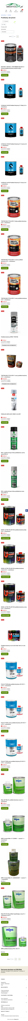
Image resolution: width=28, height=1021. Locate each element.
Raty (2, 985)
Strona (10, 36)
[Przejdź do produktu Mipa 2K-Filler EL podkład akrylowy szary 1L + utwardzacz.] (14, 786)
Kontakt (2, 1014)
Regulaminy (3, 982)
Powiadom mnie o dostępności (9, 345)
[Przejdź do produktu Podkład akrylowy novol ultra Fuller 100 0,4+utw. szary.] (14, 631)
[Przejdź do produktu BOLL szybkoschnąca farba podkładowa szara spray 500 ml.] (14, 477)
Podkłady (9, 15)
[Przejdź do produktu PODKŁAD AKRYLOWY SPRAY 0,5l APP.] (14, 400)
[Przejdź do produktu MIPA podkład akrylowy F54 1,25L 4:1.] (14, 936)
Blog (2, 1006)
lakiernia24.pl (3, 15)
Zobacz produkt (5, 538)
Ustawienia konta (4, 991)
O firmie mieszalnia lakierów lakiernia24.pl (10, 1015)
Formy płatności (4, 998)
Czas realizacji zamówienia (6, 999)
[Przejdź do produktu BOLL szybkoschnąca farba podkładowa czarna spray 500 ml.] (14, 438)
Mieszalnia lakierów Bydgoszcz (7, 1009)
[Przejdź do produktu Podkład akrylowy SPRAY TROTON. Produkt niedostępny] (14, 323)
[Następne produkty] (15, 959)
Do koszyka (4, 75)
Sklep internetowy (12, 1019)
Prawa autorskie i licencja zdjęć (7, 1007)
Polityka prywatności (5, 1005)
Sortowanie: (3, 29)
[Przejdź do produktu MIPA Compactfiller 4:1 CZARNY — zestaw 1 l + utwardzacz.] (14, 824)
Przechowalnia (4, 993)
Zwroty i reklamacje (5, 983)
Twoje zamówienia (5, 990)
